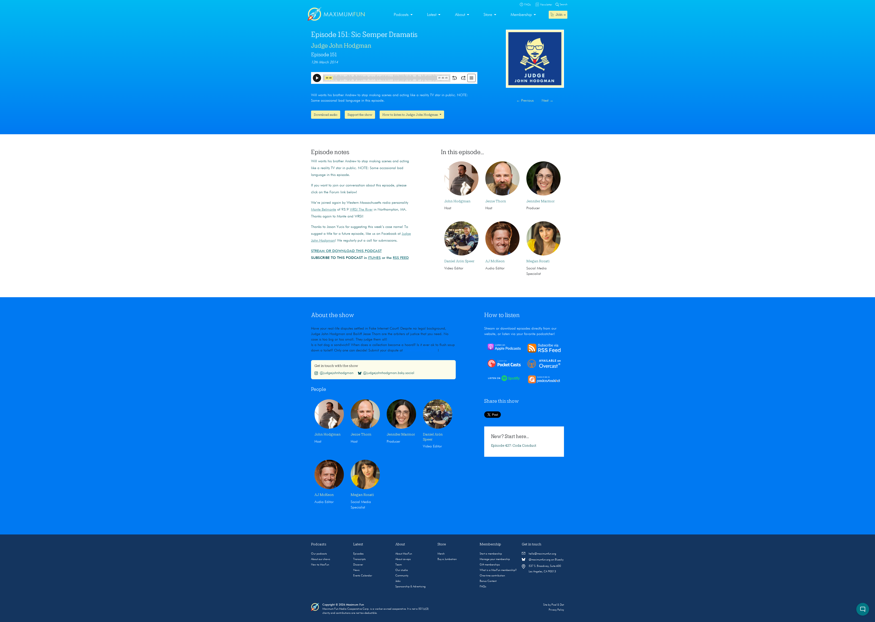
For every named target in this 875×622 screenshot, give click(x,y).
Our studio (401, 570)
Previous (525, 101)
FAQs (483, 586)
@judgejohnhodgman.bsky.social (388, 373)
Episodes (358, 553)
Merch (441, 553)
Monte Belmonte (323, 210)
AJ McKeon (495, 261)
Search (563, 4)
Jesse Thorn (495, 201)
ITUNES (374, 258)
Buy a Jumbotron (447, 559)
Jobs (398, 581)
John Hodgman (457, 201)
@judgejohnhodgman (336, 373)
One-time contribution (492, 575)
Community (401, 575)
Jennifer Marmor (540, 201)
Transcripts (359, 559)
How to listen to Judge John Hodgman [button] (410, 114)
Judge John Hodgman (341, 45)
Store (488, 15)
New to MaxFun (320, 564)
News (356, 570)
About (460, 15)
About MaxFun (403, 553)
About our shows (320, 559)
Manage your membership (495, 559)
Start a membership (491, 553)
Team (398, 564)
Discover (358, 564)
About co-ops (403, 559)
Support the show (359, 114)
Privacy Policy (556, 610)
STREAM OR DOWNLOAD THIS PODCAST (346, 251)
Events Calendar (362, 575)
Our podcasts (319, 553)
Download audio (325, 114)
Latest (431, 15)
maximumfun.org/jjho (421, 350)
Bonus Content (488, 581)
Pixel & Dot (557, 605)
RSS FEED (401, 258)
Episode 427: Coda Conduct (513, 446)
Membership (521, 15)
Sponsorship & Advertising (410, 586)
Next (547, 101)
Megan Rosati (537, 261)
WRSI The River (361, 210)
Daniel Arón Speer (459, 261)
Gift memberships (490, 564)
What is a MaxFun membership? (498, 570)
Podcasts (401, 15)
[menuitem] (403, 15)
